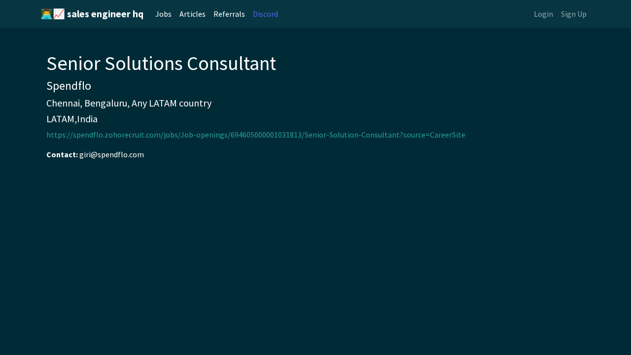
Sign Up (574, 14)
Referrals (229, 14)
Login (543, 14)
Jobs (163, 14)
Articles (192, 14)
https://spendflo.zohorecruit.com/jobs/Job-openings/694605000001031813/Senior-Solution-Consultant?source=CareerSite (255, 135)
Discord (265, 14)
